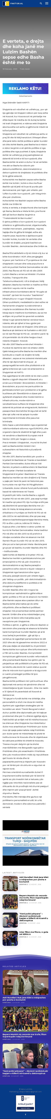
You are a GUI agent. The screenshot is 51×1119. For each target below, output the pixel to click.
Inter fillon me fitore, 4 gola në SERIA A (33, 933)
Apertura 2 (23, 902)
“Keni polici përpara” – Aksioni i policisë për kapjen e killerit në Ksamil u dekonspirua (33, 917)
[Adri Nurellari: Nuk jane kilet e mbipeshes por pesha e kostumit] (10, 883)
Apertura (23, 923)
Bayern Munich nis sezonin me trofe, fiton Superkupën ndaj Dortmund (33, 897)
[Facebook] (25, 1114)
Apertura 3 (23, 884)
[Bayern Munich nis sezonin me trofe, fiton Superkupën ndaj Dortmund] (10, 901)
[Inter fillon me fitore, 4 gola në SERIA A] (10, 938)
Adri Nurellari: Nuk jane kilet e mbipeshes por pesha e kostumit (33, 879)
